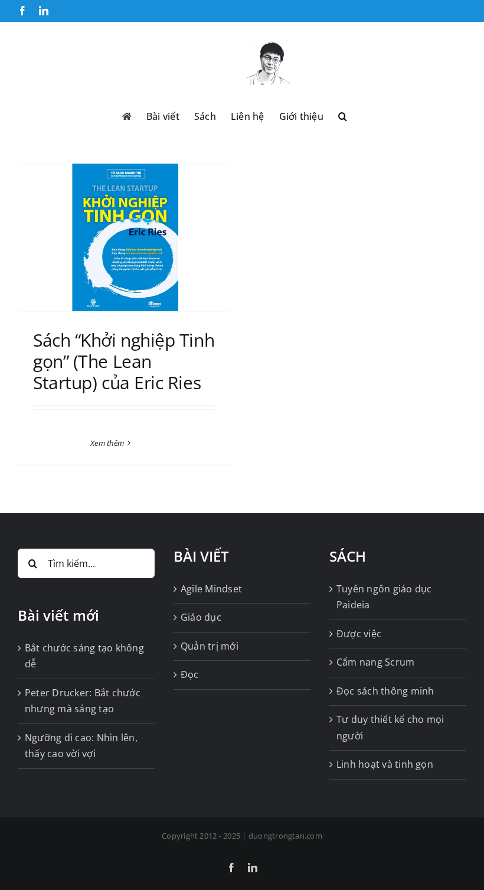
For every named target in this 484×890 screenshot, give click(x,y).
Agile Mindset (211, 588)
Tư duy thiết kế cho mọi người (390, 727)
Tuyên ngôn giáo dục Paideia (384, 597)
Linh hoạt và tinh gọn (384, 764)
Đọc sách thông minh (385, 690)
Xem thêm (107, 443)
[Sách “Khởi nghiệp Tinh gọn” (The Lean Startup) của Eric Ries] (124, 237)
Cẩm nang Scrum (375, 662)
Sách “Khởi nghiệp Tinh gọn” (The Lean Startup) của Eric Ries (123, 361)
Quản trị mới (209, 646)
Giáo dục (201, 617)
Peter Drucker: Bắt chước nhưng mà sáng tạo (82, 701)
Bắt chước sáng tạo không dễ (84, 656)
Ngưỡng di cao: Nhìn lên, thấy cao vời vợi (81, 746)
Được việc (358, 633)
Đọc (190, 674)
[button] (342, 115)
